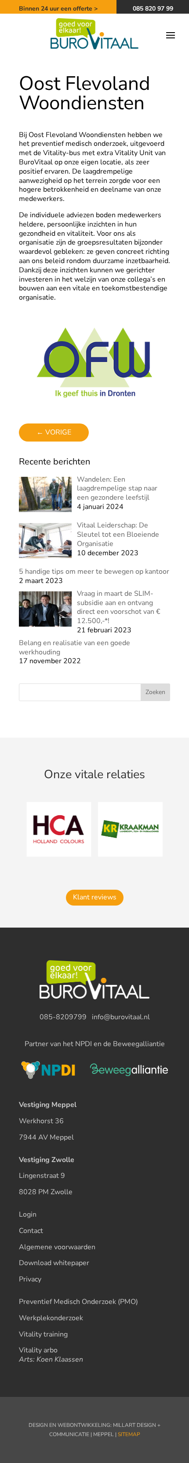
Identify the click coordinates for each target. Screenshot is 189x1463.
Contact (31, 1231)
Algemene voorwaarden (57, 1247)
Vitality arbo (38, 1350)
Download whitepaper (54, 1263)
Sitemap (129, 1434)
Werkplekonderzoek (51, 1318)
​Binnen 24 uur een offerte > (58, 8)
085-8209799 (63, 1017)
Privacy (30, 1279)
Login (27, 1214)
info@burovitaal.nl (121, 1017)
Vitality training (43, 1334)
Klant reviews (94, 897)
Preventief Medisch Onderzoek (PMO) (78, 1302)
